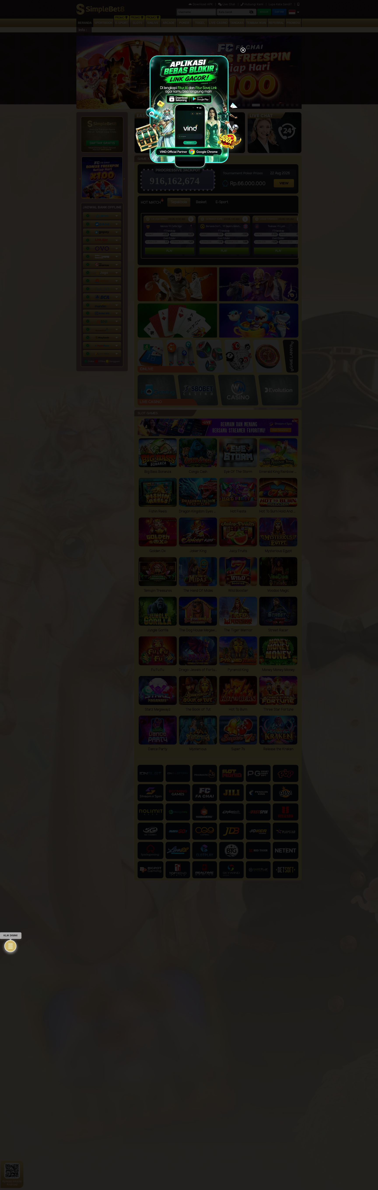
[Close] (243, 50)
